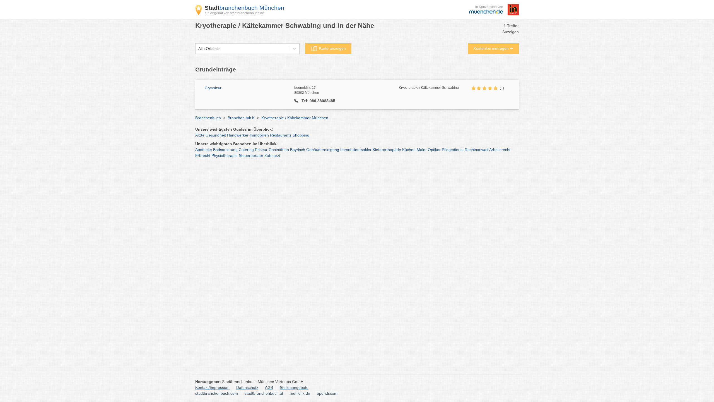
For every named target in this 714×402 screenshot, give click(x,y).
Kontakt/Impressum (212, 387)
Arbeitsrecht (499, 149)
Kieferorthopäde (387, 149)
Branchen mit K (241, 118)
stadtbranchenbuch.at (264, 393)
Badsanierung (225, 149)
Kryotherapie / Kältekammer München (294, 118)
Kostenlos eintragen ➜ (493, 48)
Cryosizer (213, 88)
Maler (422, 149)
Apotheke (203, 149)
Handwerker (238, 135)
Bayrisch (297, 149)
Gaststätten (279, 149)
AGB (269, 387)
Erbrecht (202, 155)
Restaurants (280, 135)
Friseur (261, 149)
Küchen (409, 149)
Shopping (301, 135)
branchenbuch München (244, 7)
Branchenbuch (208, 118)
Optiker (434, 149)
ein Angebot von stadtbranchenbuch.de (234, 13)
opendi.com (327, 393)
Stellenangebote (294, 387)
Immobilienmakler (356, 149)
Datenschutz (247, 387)
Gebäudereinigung (322, 149)
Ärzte (199, 135)
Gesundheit (216, 135)
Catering (246, 149)
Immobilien (259, 135)
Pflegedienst (453, 149)
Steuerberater (251, 155)
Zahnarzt (272, 155)
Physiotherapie (224, 155)
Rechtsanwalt (476, 149)
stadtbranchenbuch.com (216, 393)
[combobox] (198, 49)
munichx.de (300, 393)
